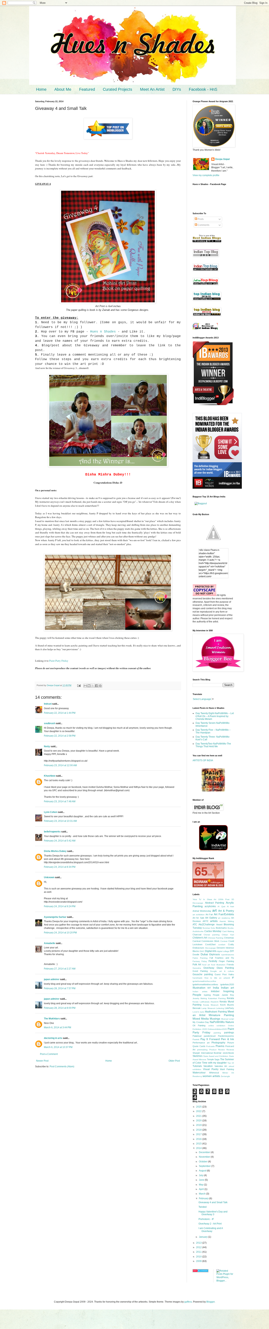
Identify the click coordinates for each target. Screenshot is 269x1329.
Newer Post (42, 1060)
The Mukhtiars (52, 1018)
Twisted (203, 1207)
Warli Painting (227, 1069)
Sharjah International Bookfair (207, 1053)
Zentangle (225, 1076)
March (202, 1193)
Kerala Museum (211, 1005)
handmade (197, 978)
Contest (223, 941)
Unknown (49, 877)
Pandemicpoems (226, 1036)
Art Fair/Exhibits (224, 914)
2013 (199, 1242)
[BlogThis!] (89, 686)
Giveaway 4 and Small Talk (213, 1202)
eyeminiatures (227, 955)
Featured (87, 89)
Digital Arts (210, 951)
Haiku (231, 974)
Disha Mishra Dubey (55, 851)
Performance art (201, 1042)
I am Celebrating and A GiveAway (211, 1229)
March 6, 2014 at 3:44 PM (57, 1027)
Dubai (204, 954)
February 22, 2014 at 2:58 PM (59, 735)
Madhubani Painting (216, 1011)
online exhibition (216, 1026)
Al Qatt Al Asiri (226, 906)
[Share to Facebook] (96, 686)
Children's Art (200, 937)
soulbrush (49, 723)
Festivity (213, 961)
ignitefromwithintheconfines (205, 984)
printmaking (202, 1050)
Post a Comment (49, 1054)
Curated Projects (117, 89)
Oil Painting (199, 1025)
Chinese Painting (216, 938)
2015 (199, 1143)
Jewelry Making (200, 998)
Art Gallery (211, 917)
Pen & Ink (227, 1039)
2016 (199, 1139)
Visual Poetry (210, 1069)
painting (217, 1033)
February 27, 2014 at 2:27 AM (59, 968)
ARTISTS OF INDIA (203, 760)
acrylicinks (210, 906)
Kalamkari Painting (217, 998)
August (203, 1170)
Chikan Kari (228, 935)
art (214, 910)
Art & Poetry (226, 910)
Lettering (220, 1008)
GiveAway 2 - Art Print (210, 1223)
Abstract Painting (214, 902)
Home (41, 89)
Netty (47, 746)
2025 (199, 1106)
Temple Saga (213, 1059)
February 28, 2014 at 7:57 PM (59, 988)
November (205, 1156)
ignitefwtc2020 (227, 984)
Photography (218, 1042)
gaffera (188, 1301)
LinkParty (229, 1008)
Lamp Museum (208, 1008)
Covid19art (210, 944)
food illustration (218, 965)
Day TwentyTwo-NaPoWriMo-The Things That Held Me (213, 745)
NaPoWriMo (217, 1022)
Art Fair (209, 914)
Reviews (230, 1050)
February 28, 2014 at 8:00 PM (59, 1008)
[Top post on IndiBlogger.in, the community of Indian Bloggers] (108, 138)
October (203, 1161)
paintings (229, 1032)
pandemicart (210, 1036)
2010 (199, 1256)
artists (214, 921)
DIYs (177, 89)
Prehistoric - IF (206, 1219)
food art (206, 965)
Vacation (208, 1066)
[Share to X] (93, 686)
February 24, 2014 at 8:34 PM (59, 867)
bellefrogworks (52, 831)
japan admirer (51, 979)
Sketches (197, 1056)
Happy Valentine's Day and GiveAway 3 (213, 1213)
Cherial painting (212, 935)
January (203, 1237)
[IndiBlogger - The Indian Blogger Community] (213, 849)
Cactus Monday (213, 931)
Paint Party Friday (58, 660)
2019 (199, 1125)
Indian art (227, 987)
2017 (199, 1134)
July (201, 1175)
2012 (199, 1247)
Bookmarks (221, 928)
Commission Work (210, 941)
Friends (230, 964)
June (202, 1180)
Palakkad (197, 1036)
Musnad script (227, 1019)
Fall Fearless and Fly (222, 958)
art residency (224, 918)
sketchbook (228, 1053)
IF (233, 977)
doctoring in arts (53, 1038)
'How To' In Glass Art (204, 899)
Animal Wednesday (202, 911)
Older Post (174, 1060)
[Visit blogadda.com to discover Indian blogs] (200, 1271)
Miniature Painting (221, 1015)
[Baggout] (201, 503)
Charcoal (197, 934)
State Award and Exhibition (215, 1056)
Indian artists (200, 991)
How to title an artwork (217, 978)
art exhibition (199, 914)
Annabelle (49, 943)
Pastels (196, 1039)
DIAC (202, 951)
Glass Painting (225, 968)
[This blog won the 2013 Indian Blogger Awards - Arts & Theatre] (213, 405)
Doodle (196, 954)
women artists (211, 1076)
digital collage (223, 951)
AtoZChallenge (207, 924)
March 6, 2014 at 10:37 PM (58, 1047)
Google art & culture (222, 971)
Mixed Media (201, 1018)
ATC (195, 924)
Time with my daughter (214, 1062)
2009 (199, 1261)
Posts (200, 219)
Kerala (230, 998)
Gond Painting (200, 971)
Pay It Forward (210, 1039)
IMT (209, 988)
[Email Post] (78, 685)
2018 (199, 1129)
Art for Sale (198, 918)
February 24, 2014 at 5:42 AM (59, 840)
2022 (199, 1111)
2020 (199, 1120)
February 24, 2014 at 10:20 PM (60, 932)
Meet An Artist (152, 89)
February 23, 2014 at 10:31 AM (60, 821)
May (201, 1184)
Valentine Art (220, 1066)
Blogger (210, 1301)
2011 (199, 1252)
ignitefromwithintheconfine (204, 981)
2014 (199, 1148)
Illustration (199, 987)
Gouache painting (203, 974)
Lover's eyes (198, 1012)
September (205, 1166)
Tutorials (197, 1066)
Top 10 (230, 1063)
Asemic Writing (227, 921)
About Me (62, 89)
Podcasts (210, 1046)
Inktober (215, 991)
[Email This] (85, 686)
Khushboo (49, 775)
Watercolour (199, 1072)
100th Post (224, 899)
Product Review (217, 1050)
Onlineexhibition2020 (217, 1029)
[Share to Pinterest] (100, 686)
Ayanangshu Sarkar (55, 917)
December (205, 1152)
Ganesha (197, 968)
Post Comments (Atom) (62, 1066)
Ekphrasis (214, 954)
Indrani (48, 703)
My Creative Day (201, 1022)
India (216, 987)
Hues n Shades (103, 331)
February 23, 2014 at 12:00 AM (60, 765)
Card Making (228, 931)
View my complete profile (206, 175)
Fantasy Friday (200, 961)
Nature (229, 1022)
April (201, 1189)
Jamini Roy (228, 995)
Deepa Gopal (222, 159)
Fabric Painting (200, 958)
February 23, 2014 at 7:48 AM (59, 801)
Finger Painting (226, 961)
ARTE (205, 921)
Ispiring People (212, 995)
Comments (203, 225)
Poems (220, 1046)
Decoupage (210, 948)
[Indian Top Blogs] (205, 328)
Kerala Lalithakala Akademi (205, 1002)
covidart (221, 944)
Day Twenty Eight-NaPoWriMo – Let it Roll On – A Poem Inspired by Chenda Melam (215, 716)
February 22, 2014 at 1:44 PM (59, 713)
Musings (215, 1018)
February (204, 1198)
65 (201, 871)
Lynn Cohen (50, 812)
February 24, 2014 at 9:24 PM (59, 906)
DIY (232, 951)
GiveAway (208, 968)
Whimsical (214, 1072)
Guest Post (221, 974)
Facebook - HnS (203, 89)
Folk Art (197, 964)
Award (219, 924)
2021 (199, 1116)
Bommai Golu (209, 928)
